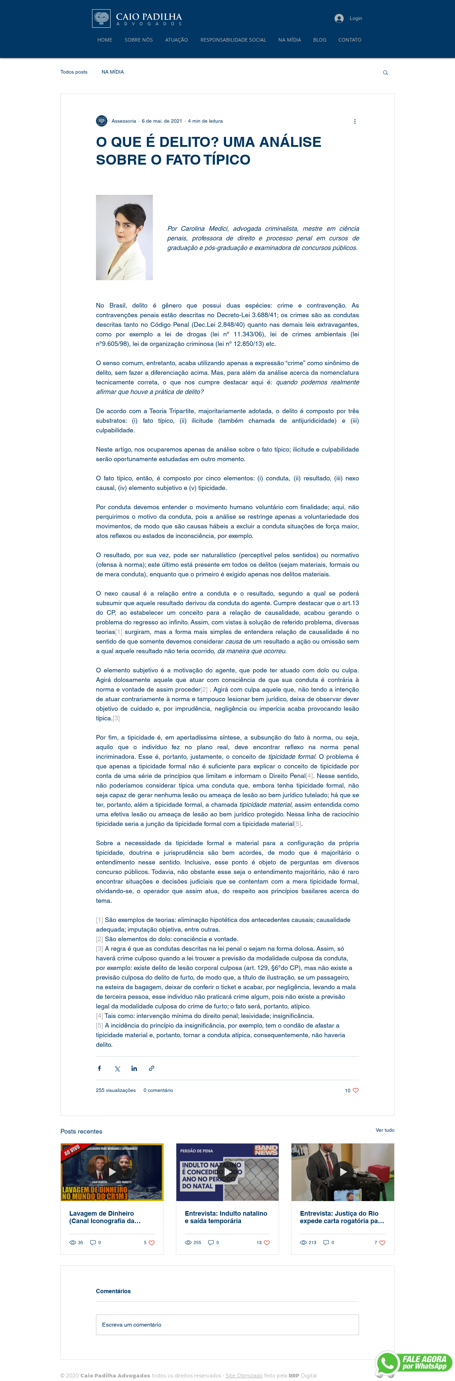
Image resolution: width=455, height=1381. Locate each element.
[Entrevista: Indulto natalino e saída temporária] (227, 1172)
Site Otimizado (244, 1375)
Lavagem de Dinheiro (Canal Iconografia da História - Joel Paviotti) (104, 1217)
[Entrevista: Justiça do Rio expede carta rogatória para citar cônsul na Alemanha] (342, 1172)
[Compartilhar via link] (151, 1068)
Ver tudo (385, 1130)
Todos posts (73, 72)
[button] (177, 39)
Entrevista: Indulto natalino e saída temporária (226, 1217)
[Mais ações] (354, 121)
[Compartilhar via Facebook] (99, 1068)
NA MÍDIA (113, 72)
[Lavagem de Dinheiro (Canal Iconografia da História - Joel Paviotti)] (112, 1172)
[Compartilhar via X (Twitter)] (116, 1068)
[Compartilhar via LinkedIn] (134, 1068)
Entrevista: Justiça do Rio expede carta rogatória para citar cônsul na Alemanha (342, 1217)
